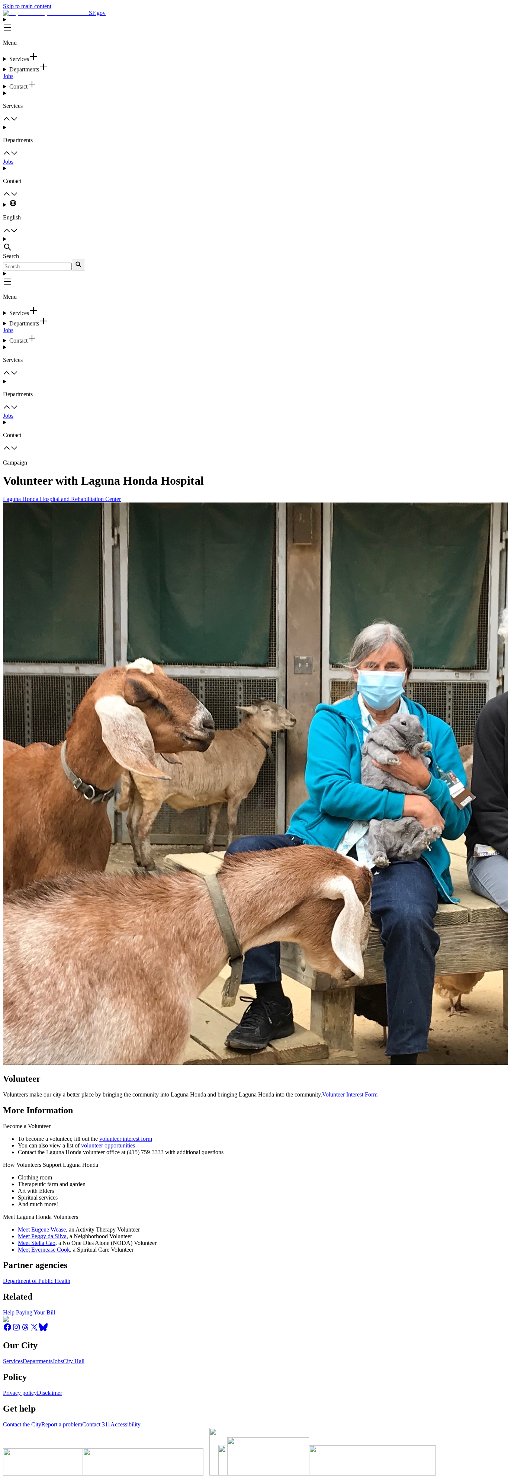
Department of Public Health (36, 1281)
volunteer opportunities (108, 1145)
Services (13, 1361)
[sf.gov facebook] (7, 1329)
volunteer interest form (125, 1139)
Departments (37, 1361)
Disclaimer (49, 1393)
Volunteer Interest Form (349, 1094)
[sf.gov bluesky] (43, 1329)
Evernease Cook (50, 1249)
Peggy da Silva (49, 1236)
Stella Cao (43, 1243)
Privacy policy (20, 1393)
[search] (78, 265)
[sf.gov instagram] (16, 1329)
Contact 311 (96, 1424)
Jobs (8, 76)
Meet (24, 1236)
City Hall (73, 1361)
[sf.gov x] (34, 1329)
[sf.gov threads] (25, 1329)
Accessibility (125, 1424)
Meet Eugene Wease (42, 1229)
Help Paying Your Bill (29, 1312)
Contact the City (22, 1424)
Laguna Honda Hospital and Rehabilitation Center (62, 499)
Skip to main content (27, 6)
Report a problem (61, 1424)
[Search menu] (254, 244)
